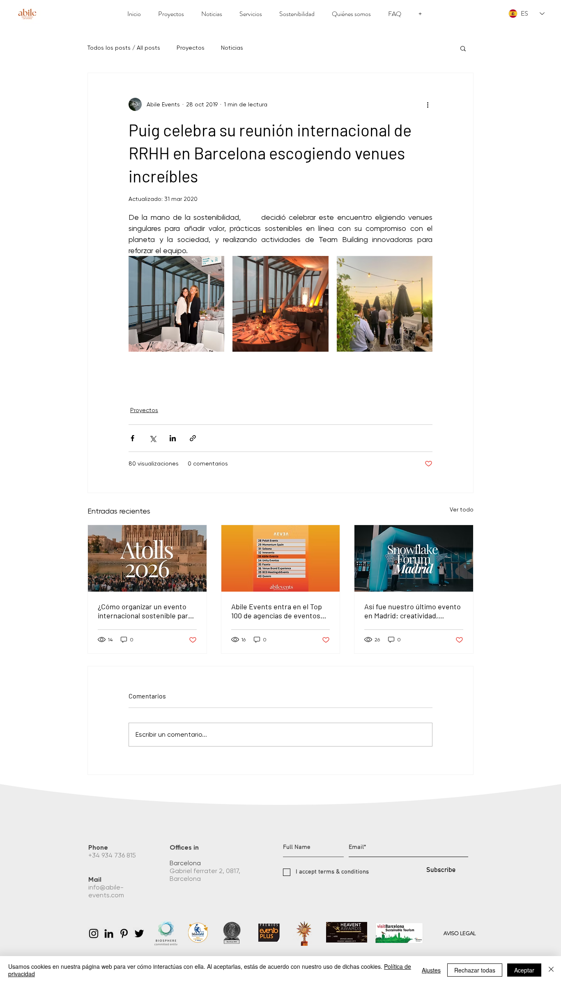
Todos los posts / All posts (123, 47)
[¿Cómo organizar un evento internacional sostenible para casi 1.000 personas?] (147, 558)
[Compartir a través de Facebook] (132, 438)
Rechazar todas (474, 970)
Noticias (232, 47)
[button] (463, 48)
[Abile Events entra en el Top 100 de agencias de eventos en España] (280, 558)
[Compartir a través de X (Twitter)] (152, 438)
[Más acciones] (427, 104)
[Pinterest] (124, 933)
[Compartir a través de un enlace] (193, 438)
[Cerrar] (551, 970)
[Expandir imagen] (176, 304)
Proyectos (191, 47)
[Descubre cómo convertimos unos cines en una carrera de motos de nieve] (413, 558)
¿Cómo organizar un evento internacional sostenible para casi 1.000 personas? (145, 611)
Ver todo (462, 509)
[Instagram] (93, 933)
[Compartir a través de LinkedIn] (173, 438)
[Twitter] (139, 933)
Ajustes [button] (431, 970)
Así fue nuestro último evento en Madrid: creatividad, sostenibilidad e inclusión (412, 611)
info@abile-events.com (107, 891)
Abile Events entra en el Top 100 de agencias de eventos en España (276, 611)
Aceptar (524, 970)
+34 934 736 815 (113, 855)
